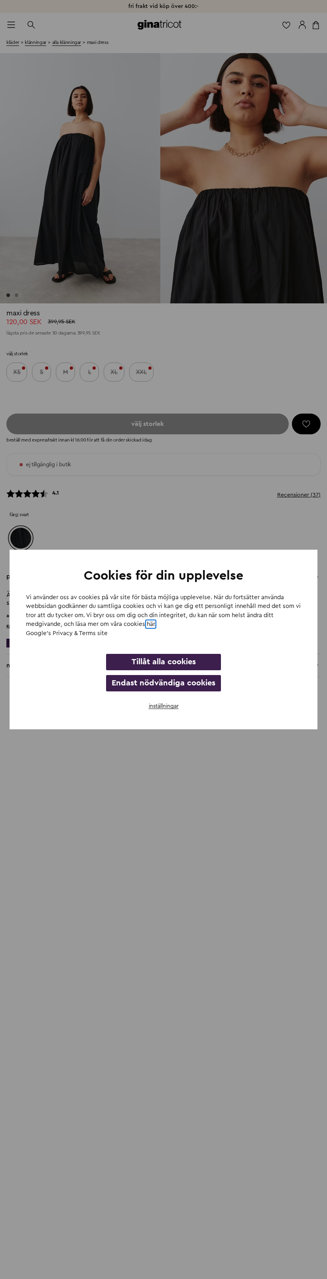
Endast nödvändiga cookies (163, 683)
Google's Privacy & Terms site (67, 633)
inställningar (164, 706)
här (151, 624)
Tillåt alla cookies (164, 662)
